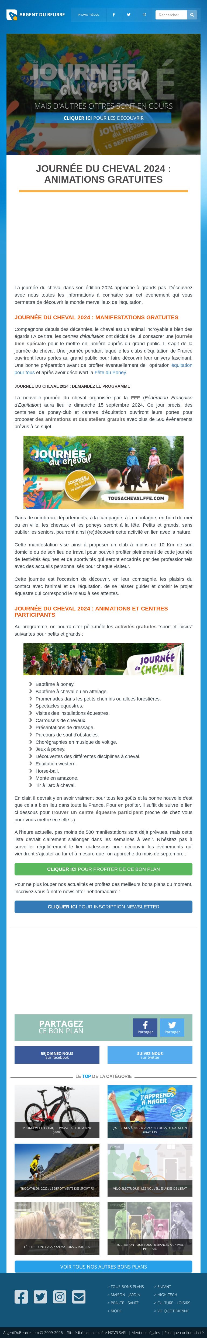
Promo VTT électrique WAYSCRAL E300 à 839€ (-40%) (57, 1130)
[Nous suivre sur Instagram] (59, 1301)
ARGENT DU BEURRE (42, 14)
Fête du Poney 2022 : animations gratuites (57, 1247)
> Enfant (162, 1286)
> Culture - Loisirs (172, 1302)
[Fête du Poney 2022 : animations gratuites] (57, 1228)
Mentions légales (146, 1332)
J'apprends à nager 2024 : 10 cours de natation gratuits (150, 1130)
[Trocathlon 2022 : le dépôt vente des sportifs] (57, 1169)
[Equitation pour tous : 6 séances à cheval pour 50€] (150, 1228)
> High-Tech (165, 1294)
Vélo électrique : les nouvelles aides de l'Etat (150, 1188)
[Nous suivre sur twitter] (40, 1301)
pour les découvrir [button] (104, 118)
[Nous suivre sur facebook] (21, 1301)
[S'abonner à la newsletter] (78, 1301)
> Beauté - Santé (123, 1302)
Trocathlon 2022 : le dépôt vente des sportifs (57, 1188)
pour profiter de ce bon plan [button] (103, 869)
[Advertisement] (103, 241)
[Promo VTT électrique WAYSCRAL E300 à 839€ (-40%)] (57, 1111)
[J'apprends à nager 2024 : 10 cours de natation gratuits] (150, 1111)
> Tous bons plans (126, 1286)
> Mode (115, 1310)
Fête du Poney (110, 372)
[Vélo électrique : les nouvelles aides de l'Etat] (150, 1169)
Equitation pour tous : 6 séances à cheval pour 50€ (150, 1247)
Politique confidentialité (184, 1332)
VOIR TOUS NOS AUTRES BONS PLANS (103, 1266)
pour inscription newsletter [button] (104, 906)
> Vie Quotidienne (171, 1310)
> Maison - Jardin (124, 1294)
